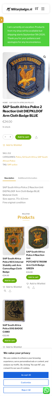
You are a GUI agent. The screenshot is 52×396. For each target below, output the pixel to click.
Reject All (26, 390)
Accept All (26, 375)
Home (5, 103)
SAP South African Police (21, 103)
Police (18, 157)
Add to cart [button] (10, 280)
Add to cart (23, 137)
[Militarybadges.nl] (20, 9)
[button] (44, 56)
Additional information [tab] (27, 178)
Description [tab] (9, 178)
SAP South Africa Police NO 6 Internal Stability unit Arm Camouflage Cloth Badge (13, 265)
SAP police (12, 164)
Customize (26, 382)
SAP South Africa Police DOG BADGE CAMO (13, 328)
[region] (26, 372)
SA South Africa (29, 157)
